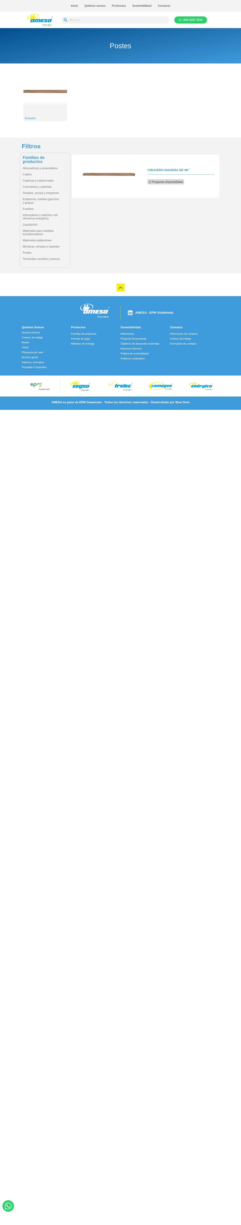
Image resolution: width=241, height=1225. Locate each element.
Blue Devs (182, 402)
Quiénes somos (95, 5)
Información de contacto (184, 333)
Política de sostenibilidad (134, 353)
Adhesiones (127, 333)
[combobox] (115, 20)
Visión (25, 347)
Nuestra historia (31, 332)
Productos (119, 5)
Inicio (74, 5)
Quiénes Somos (33, 327)
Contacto (164, 5)
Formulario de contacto (183, 343)
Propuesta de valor (32, 352)
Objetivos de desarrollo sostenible (139, 343)
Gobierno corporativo (132, 358)
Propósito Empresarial (133, 338)
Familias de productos (84, 333)
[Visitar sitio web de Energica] (201, 386)
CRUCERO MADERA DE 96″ (168, 170)
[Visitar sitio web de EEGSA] (80, 386)
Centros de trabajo (32, 337)
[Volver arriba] (121, 288)
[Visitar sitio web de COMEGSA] (160, 386)
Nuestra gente (30, 357)
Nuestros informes (131, 348)
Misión (25, 342)
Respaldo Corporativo (34, 367)
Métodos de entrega (82, 343)
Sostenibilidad (142, 5)
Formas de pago (80, 338)
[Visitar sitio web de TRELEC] (120, 386)
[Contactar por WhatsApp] (8, 1206)
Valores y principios (33, 362)
